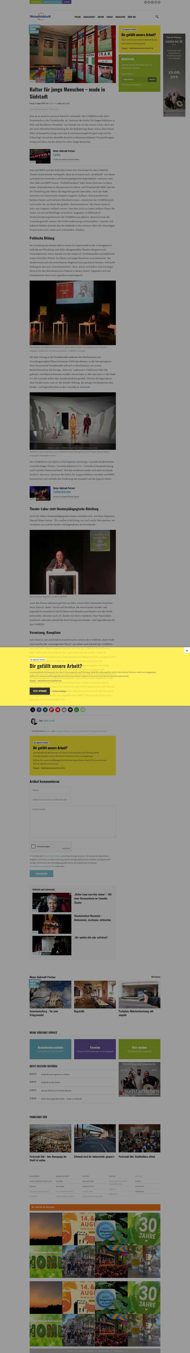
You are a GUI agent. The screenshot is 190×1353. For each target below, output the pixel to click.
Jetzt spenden (39, 691)
